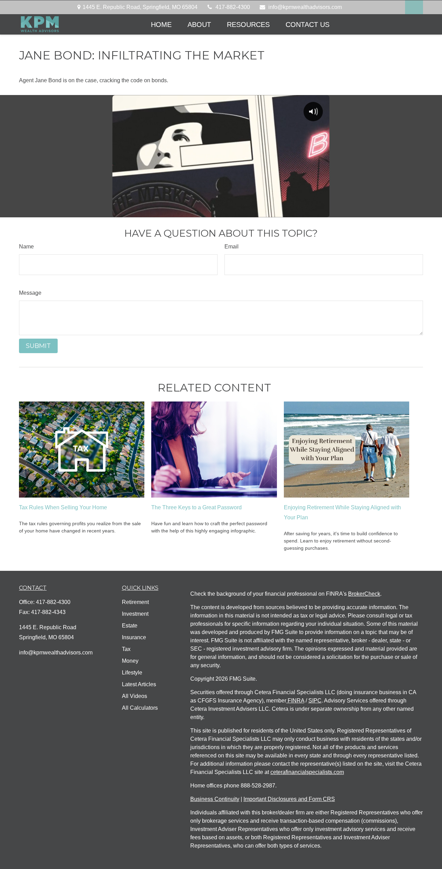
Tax (126, 649)
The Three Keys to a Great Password (196, 507)
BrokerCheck (364, 594)
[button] (161, 24)
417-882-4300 (232, 7)
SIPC (314, 700)
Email (231, 246)
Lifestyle (132, 673)
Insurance (134, 637)
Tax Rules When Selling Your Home (63, 507)
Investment (135, 614)
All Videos (134, 696)
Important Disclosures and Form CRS (289, 799)
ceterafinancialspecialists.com (307, 772)
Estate (129, 626)
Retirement (135, 602)
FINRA (295, 700)
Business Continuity (214, 799)
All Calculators (140, 708)
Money (130, 661)
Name (26, 246)
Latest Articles (139, 684)
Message (30, 293)
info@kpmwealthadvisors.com (305, 7)
